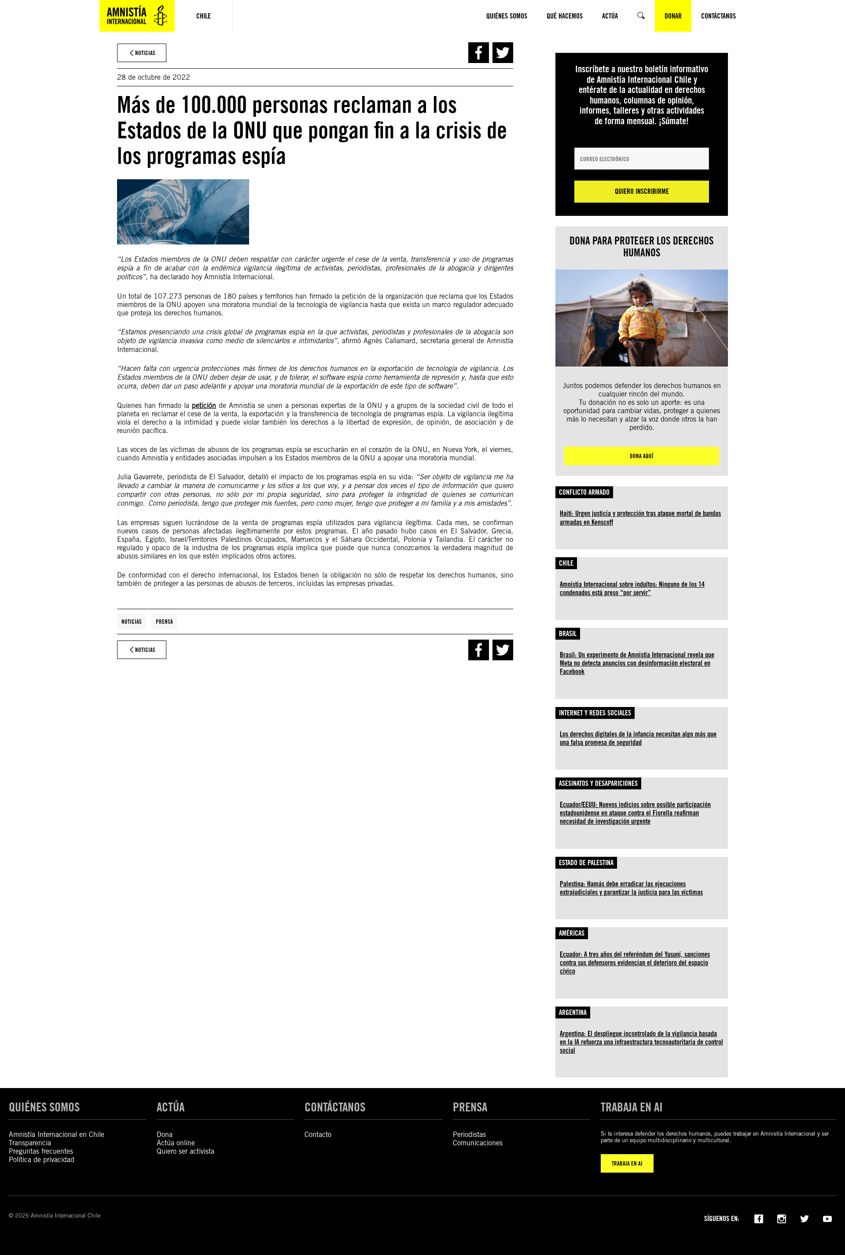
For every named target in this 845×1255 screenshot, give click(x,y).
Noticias (131, 621)
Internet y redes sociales (595, 713)
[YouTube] (827, 1218)
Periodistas (469, 1134)
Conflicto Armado (584, 492)
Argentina (573, 1012)
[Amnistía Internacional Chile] (137, 16)
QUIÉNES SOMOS (44, 1107)
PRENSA (470, 1107)
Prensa (164, 621)
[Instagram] (781, 1218)
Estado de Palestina (586, 863)
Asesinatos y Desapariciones (598, 783)
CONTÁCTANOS (335, 1107)
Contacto (318, 1134)
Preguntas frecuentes (41, 1151)
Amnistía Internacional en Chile (56, 1134)
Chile (566, 563)
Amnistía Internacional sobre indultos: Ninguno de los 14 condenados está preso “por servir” (632, 588)
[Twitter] (804, 1218)
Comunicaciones (478, 1143)
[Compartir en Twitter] (502, 52)
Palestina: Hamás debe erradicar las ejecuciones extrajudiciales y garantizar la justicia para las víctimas (631, 888)
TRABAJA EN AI (627, 1163)
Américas (571, 933)
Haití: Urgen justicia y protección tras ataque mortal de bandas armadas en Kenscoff (640, 517)
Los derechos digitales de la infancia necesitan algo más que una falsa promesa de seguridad (638, 738)
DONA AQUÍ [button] (642, 455)
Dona (165, 1134)
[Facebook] (759, 1218)
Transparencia (30, 1143)
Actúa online (176, 1143)
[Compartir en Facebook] (478, 52)
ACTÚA (170, 1107)
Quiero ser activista (185, 1151)
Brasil (568, 633)
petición (204, 405)
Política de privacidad (41, 1159)
